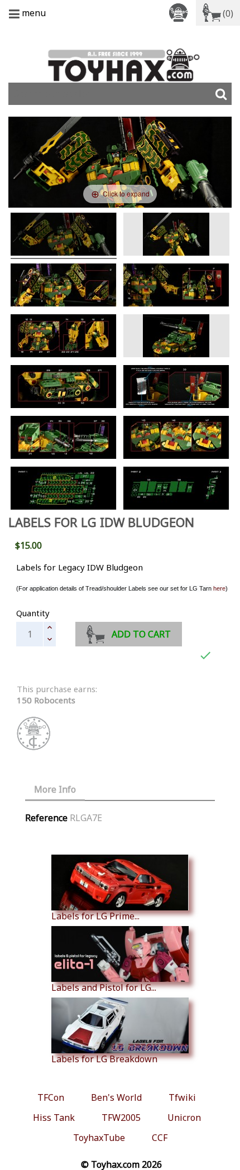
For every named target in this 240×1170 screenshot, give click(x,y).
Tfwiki (182, 1097)
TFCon (50, 1097)
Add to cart (141, 634)
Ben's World (116, 1097)
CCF (159, 1137)
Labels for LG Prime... (95, 916)
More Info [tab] (55, 789)
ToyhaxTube (99, 1137)
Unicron (184, 1117)
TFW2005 (121, 1117)
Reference (46, 817)
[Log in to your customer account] (180, 12)
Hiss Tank (54, 1117)
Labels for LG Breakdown (104, 1058)
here (219, 588)
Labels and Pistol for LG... (103, 987)
